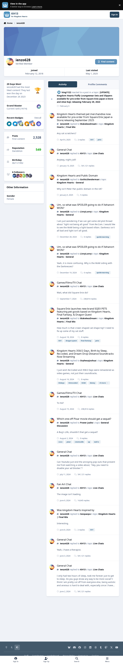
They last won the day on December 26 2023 (18, 93)
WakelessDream (88, 123)
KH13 (83, 153)
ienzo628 (64, 123)
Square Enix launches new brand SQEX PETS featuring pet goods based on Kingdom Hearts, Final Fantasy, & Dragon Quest (84, 311)
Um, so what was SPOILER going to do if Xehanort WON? (85, 206)
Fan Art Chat (64, 484)
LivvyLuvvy (86, 211)
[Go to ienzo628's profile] (51, 115)
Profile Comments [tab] (97, 84)
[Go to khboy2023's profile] (24, 176)
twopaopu (85, 514)
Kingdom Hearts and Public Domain (77, 175)
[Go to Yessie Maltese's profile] (21, 176)
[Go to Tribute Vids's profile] (30, 176)
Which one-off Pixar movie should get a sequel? (84, 418)
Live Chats (98, 153)
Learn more (6, 5)
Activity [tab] (63, 84)
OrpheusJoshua (88, 360)
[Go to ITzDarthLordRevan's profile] (18, 176)
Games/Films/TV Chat (69, 282)
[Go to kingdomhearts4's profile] (14, 176)
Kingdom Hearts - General (70, 182)
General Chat (64, 149)
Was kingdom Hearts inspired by (75, 510)
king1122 (66, 92)
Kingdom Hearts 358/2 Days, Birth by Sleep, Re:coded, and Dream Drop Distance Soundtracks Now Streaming (85, 353)
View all (37, 117)
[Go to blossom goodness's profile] (27, 176)
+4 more (102, 383)
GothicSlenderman (89, 179)
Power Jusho (86, 422)
